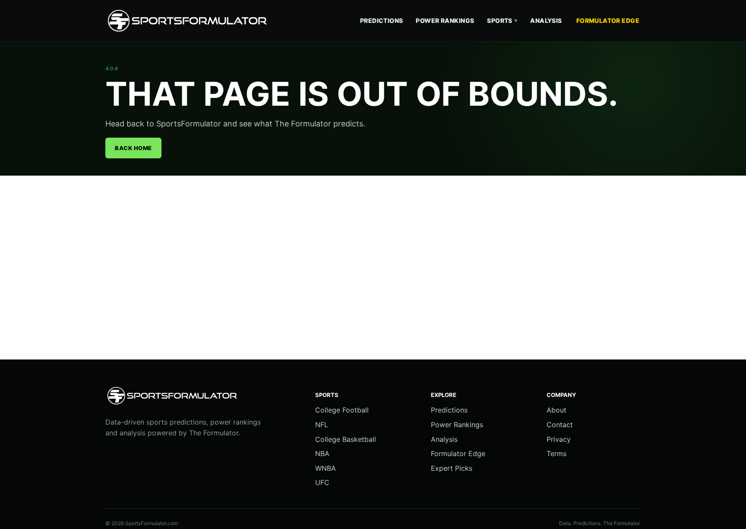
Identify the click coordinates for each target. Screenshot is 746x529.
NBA (322, 453)
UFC (322, 482)
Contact (560, 424)
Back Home (133, 148)
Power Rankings (445, 20)
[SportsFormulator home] (189, 20)
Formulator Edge (607, 20)
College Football (342, 410)
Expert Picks (451, 468)
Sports (502, 20)
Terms (556, 453)
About (556, 410)
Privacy (559, 439)
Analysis (546, 20)
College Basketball (345, 439)
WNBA (325, 468)
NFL (321, 424)
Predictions (381, 20)
